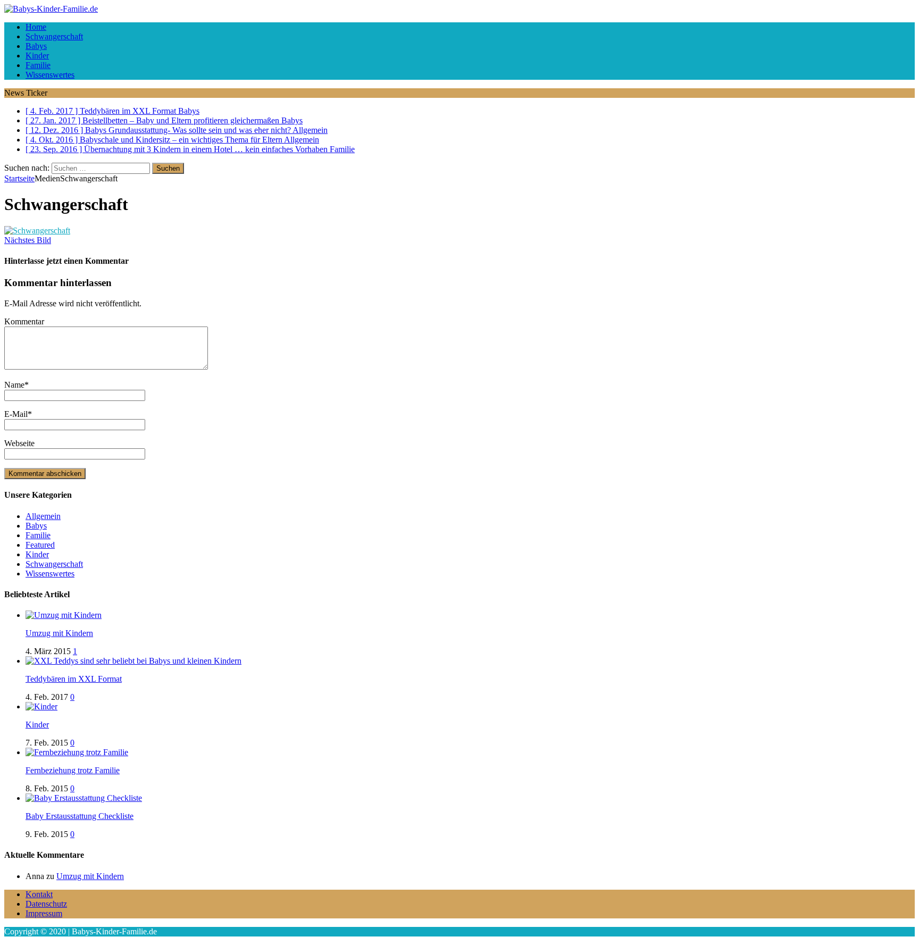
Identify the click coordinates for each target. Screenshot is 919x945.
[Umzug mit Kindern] (64, 615)
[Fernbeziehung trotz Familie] (77, 752)
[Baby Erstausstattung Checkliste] (84, 797)
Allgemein (43, 516)
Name (14, 384)
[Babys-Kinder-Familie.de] (459, 9)
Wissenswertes (50, 74)
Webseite (19, 443)
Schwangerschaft (54, 36)
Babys (36, 46)
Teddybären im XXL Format (74, 678)
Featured (40, 544)
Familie (38, 65)
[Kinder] (41, 706)
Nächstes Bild (27, 240)
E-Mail (16, 414)
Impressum (44, 913)
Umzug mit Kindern (59, 633)
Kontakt (39, 894)
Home (36, 26)
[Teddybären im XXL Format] (133, 660)
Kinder (37, 55)
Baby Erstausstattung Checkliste (79, 816)
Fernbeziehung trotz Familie (73, 770)
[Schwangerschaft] (37, 230)
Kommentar (24, 321)
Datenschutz (46, 903)
